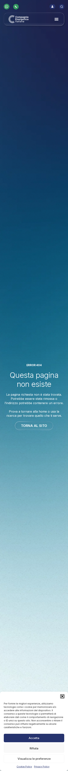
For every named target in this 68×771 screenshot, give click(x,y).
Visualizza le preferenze (34, 758)
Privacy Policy (41, 766)
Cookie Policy (24, 766)
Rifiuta (34, 748)
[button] (62, 696)
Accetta (34, 738)
